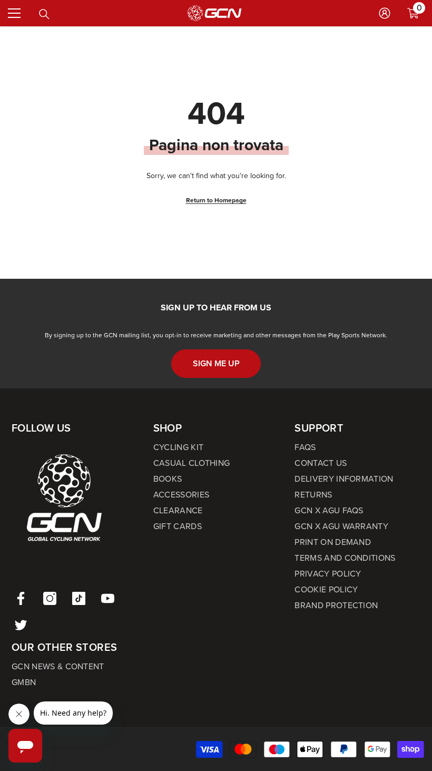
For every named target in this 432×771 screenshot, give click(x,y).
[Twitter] (21, 625)
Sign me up (216, 363)
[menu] (14, 13)
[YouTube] (108, 598)
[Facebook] (21, 598)
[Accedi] (384, 13)
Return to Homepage (216, 200)
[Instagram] (50, 598)
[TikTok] (79, 598)
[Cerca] (44, 14)
